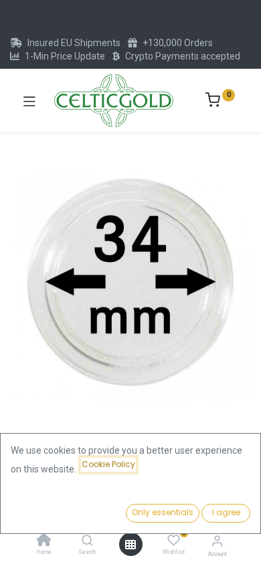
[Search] (87, 541)
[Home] (44, 541)
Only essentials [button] (162, 512)
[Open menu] (130, 545)
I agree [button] (226, 512)
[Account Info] (217, 541)
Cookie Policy (108, 464)
